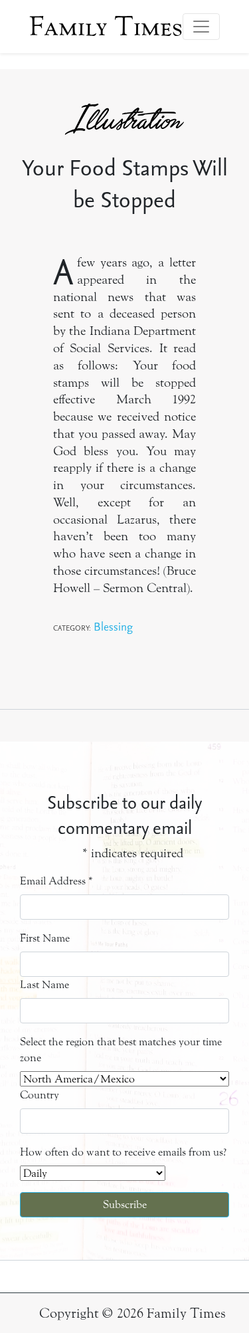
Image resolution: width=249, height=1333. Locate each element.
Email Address (56, 880)
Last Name (44, 984)
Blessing (113, 626)
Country (39, 1094)
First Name (45, 938)
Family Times (106, 27)
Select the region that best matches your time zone (121, 1049)
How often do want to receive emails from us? (123, 1152)
